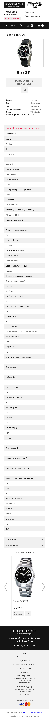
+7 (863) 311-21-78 (13, 12)
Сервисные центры (24, 668)
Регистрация (34, 16)
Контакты (24, 672)
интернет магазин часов (32, 712)
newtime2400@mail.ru (12, 14)
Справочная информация (23, 664)
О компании (24, 653)
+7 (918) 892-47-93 (24, 640)
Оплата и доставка (23, 657)
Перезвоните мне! (12, 18)
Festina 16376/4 (20, 601)
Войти (31, 12)
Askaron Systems (32, 716)
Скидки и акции (24, 660)
